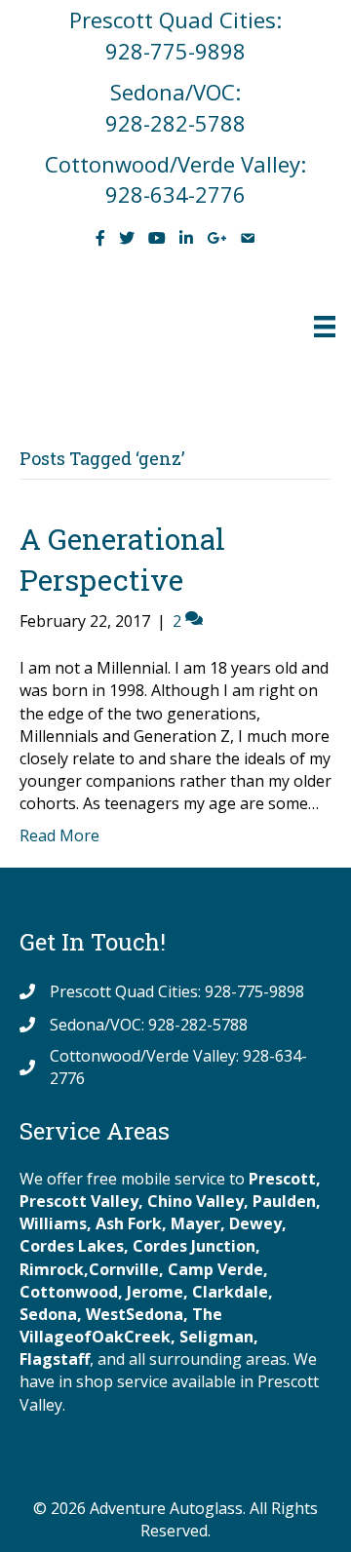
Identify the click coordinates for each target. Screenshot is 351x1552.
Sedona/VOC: (175, 91)
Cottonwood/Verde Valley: (175, 163)
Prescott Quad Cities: (175, 19)
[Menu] (324, 326)
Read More (59, 835)
